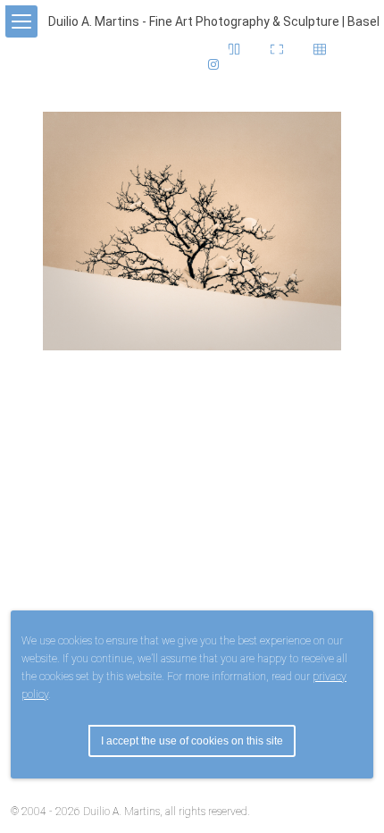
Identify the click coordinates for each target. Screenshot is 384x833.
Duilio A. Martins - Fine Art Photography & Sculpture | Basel (214, 21)
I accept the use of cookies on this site (192, 741)
